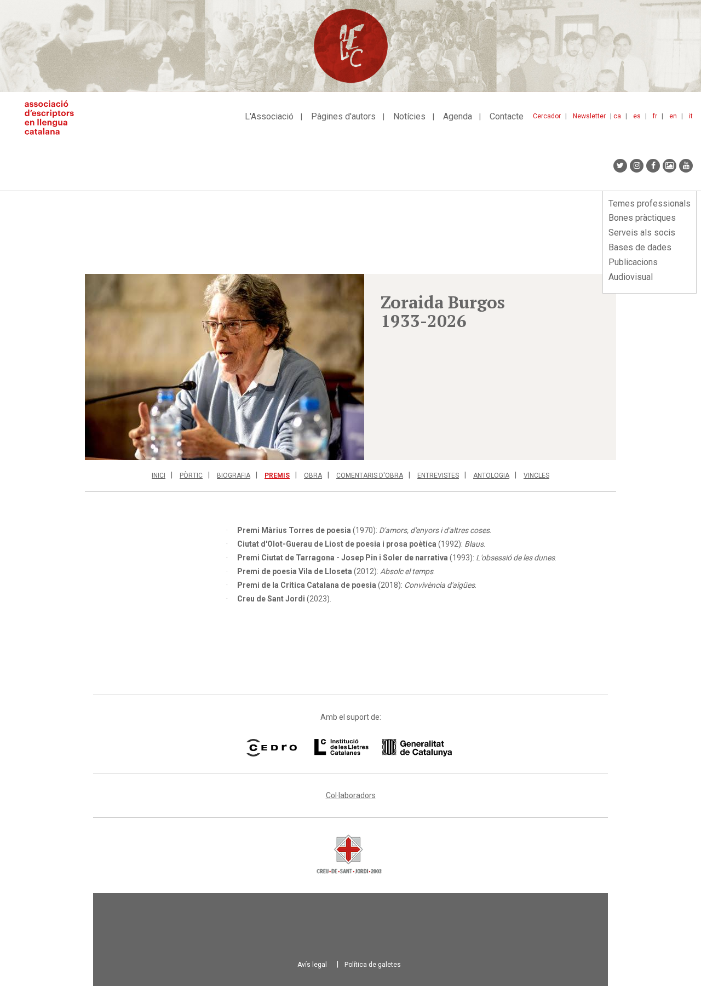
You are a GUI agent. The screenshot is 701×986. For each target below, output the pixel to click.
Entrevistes (438, 475)
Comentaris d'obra (369, 475)
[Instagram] (636, 166)
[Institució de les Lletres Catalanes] (383, 747)
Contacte (507, 116)
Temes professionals (649, 203)
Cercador (547, 116)
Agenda (457, 116)
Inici (158, 475)
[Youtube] (686, 166)
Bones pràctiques (642, 218)
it (691, 116)
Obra (313, 475)
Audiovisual (630, 277)
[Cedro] (271, 747)
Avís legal (312, 964)
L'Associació (269, 116)
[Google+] (669, 166)
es (637, 116)
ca (617, 116)
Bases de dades (639, 247)
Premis (277, 475)
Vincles (536, 475)
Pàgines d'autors (343, 116)
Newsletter (589, 116)
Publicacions (633, 262)
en (673, 116)
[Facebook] (653, 166)
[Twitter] (620, 166)
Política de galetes (372, 964)
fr (655, 116)
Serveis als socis (641, 232)
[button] (224, 367)
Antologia (491, 475)
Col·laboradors (351, 795)
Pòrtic (191, 475)
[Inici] (53, 117)
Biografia (233, 475)
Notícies (409, 116)
